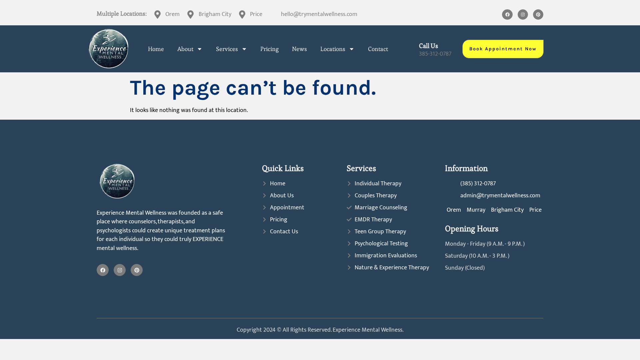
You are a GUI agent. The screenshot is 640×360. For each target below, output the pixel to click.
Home (156, 49)
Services (227, 49)
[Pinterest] (538, 14)
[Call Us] (410, 49)
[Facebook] (507, 14)
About (185, 49)
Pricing (269, 49)
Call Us (428, 46)
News (299, 49)
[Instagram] (523, 14)
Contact (378, 49)
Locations (332, 49)
